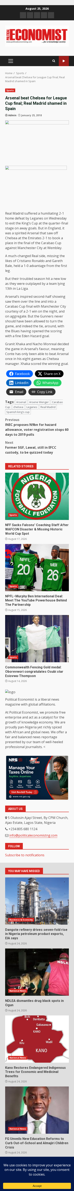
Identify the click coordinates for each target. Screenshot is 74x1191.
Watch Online (64, 61)
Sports (10, 90)
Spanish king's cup (18, 412)
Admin (12, 115)
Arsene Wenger (39, 402)
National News (17, 990)
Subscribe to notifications (24, 855)
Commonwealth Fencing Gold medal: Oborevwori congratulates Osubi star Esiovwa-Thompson (37, 638)
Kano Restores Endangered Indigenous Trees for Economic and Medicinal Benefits (37, 1039)
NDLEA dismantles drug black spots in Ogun (37, 972)
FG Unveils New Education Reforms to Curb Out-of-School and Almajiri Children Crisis (37, 1110)
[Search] (53, 61)
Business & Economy (21, 919)
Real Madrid (48, 407)
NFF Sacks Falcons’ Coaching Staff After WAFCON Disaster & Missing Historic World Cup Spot (37, 496)
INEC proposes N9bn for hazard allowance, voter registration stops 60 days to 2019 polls (36, 427)
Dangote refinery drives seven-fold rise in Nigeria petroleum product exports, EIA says (37, 901)
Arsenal (21, 402)
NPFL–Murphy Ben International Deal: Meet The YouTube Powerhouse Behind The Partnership (37, 567)
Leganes (32, 407)
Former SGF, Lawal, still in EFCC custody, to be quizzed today (30, 447)
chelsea (18, 407)
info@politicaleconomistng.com (33, 835)
